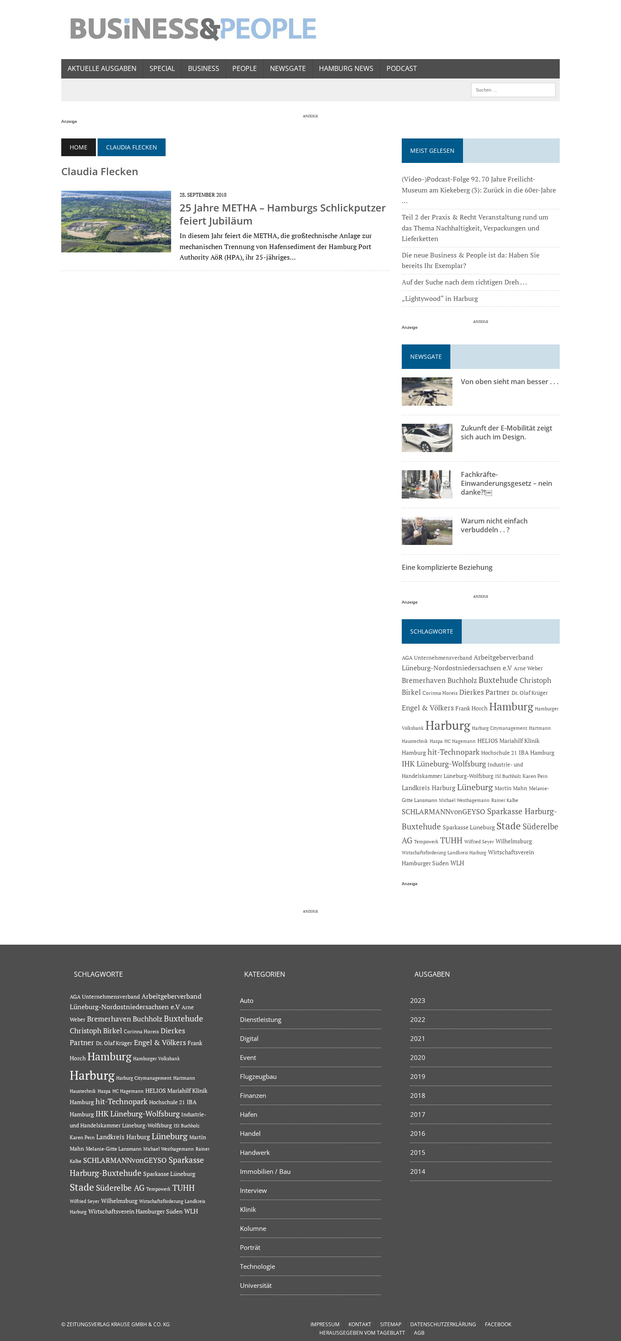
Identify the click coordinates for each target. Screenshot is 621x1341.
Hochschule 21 (499, 752)
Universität (256, 1285)
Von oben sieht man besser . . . (509, 381)
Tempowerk (426, 841)
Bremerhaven (424, 680)
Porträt (250, 1247)
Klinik (248, 1209)
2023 (417, 1000)
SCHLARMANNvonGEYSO (443, 811)
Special (162, 68)
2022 (417, 1019)
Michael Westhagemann (464, 800)
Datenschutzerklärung (443, 1324)
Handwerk (255, 1152)
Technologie (257, 1266)
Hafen (248, 1114)
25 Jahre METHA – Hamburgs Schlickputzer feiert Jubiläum (283, 214)
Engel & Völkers (428, 707)
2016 (417, 1133)
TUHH (451, 840)
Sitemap (390, 1324)
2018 (417, 1095)
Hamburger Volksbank (156, 1059)
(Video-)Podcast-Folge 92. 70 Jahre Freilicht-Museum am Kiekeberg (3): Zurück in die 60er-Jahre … (479, 189)
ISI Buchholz (508, 776)
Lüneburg (475, 787)
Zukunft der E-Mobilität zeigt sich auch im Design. (506, 432)
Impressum (325, 1324)
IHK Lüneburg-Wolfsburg (444, 764)
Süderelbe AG (120, 1187)
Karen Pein (535, 776)
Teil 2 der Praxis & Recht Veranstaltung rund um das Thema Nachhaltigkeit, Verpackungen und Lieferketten (475, 227)
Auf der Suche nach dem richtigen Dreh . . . (464, 282)
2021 (417, 1038)
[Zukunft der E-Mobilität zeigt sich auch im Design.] (427, 446)
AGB (419, 1332)
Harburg (447, 725)
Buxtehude (498, 680)
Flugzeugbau (258, 1076)
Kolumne (253, 1228)
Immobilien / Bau (265, 1171)
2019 (417, 1076)
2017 (417, 1114)
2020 (417, 1057)
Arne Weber (528, 668)
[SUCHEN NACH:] (513, 89)
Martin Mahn (511, 788)
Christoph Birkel (96, 1030)
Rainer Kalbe (504, 800)
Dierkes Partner (484, 692)
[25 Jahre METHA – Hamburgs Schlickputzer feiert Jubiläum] (116, 246)
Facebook (498, 1324)
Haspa (436, 741)
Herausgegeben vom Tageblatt (362, 1332)
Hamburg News (346, 68)
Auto (246, 1000)
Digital (249, 1038)
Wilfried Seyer (479, 841)
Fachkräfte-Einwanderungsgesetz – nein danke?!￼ (506, 483)
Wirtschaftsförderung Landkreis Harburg (444, 853)
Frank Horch (471, 708)
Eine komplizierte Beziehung (447, 567)
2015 (417, 1152)
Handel (250, 1133)
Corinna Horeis (440, 692)
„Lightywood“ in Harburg (440, 298)
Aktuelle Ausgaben (102, 68)
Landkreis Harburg (428, 787)
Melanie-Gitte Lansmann (114, 1148)
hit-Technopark (453, 752)
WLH (457, 863)
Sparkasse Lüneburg (469, 827)
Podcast (402, 68)
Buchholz (462, 680)
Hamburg (511, 706)
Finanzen (253, 1095)
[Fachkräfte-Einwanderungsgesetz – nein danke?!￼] (427, 493)
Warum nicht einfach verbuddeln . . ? (494, 525)
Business (203, 68)
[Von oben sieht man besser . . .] (427, 400)
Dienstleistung (260, 1019)
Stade (508, 825)
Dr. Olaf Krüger (530, 692)
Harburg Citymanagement (499, 728)
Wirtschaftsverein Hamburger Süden (135, 1211)
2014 (417, 1171)
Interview (253, 1190)
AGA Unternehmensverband (437, 657)
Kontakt (360, 1324)
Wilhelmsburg (514, 841)
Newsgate (288, 68)
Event (248, 1057)
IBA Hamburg (536, 752)
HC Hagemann (460, 741)
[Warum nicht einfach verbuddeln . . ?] (427, 539)
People (244, 68)
